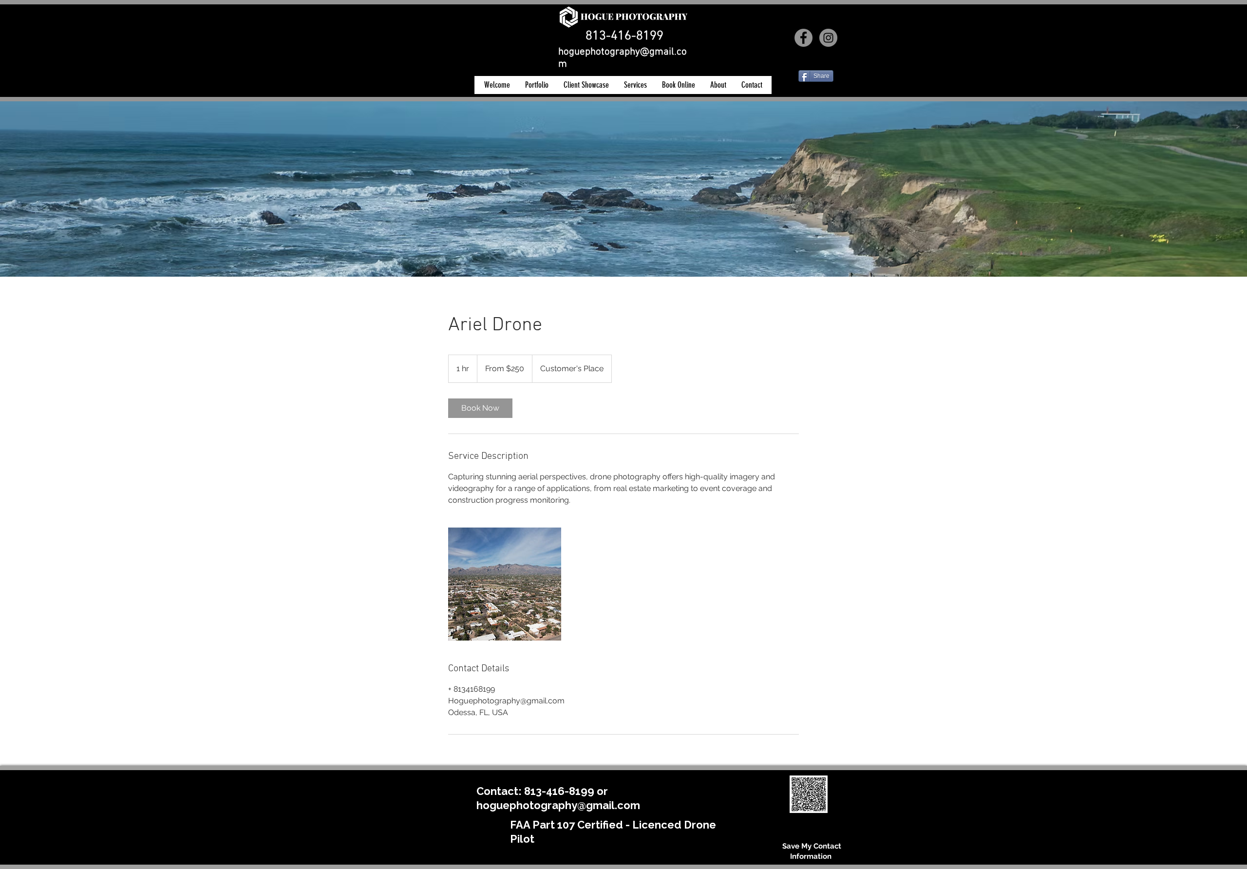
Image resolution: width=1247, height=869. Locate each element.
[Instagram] (828, 38)
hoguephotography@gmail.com (558, 805)
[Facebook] (803, 38)
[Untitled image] (504, 584)
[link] (480, 408)
